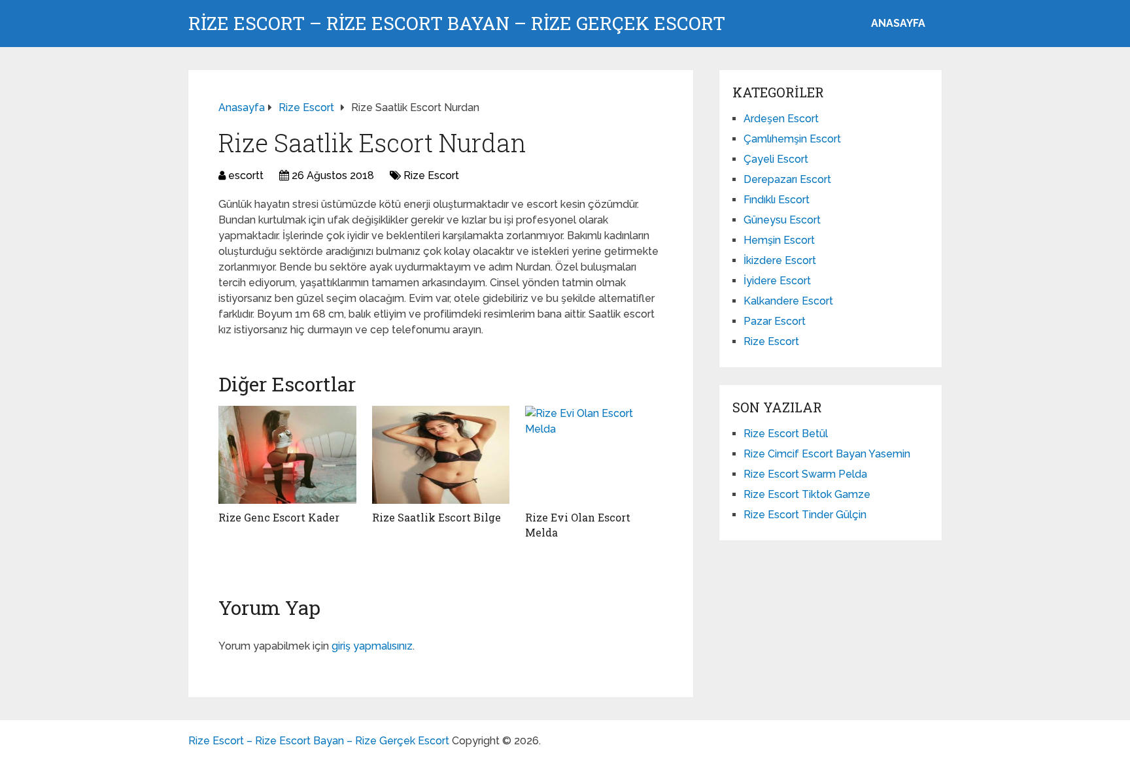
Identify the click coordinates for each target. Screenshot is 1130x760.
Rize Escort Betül (786, 433)
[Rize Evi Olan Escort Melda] (594, 455)
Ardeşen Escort (781, 118)
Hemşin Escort (779, 240)
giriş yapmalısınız (372, 646)
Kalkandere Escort (788, 301)
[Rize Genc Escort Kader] (287, 455)
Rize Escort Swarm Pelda (805, 474)
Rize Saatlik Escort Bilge (436, 517)
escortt (246, 175)
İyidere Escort (777, 280)
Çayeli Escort (776, 159)
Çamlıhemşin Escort (792, 139)
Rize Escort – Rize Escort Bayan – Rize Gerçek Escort (456, 23)
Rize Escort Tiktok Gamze (807, 494)
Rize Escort (431, 175)
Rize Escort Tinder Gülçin (805, 514)
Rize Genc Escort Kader (278, 517)
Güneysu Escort (782, 220)
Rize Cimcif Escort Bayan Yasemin (827, 454)
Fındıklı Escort (777, 199)
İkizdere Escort (780, 260)
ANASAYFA (898, 23)
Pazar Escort (775, 321)
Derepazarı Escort (787, 179)
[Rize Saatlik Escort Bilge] (441, 455)
